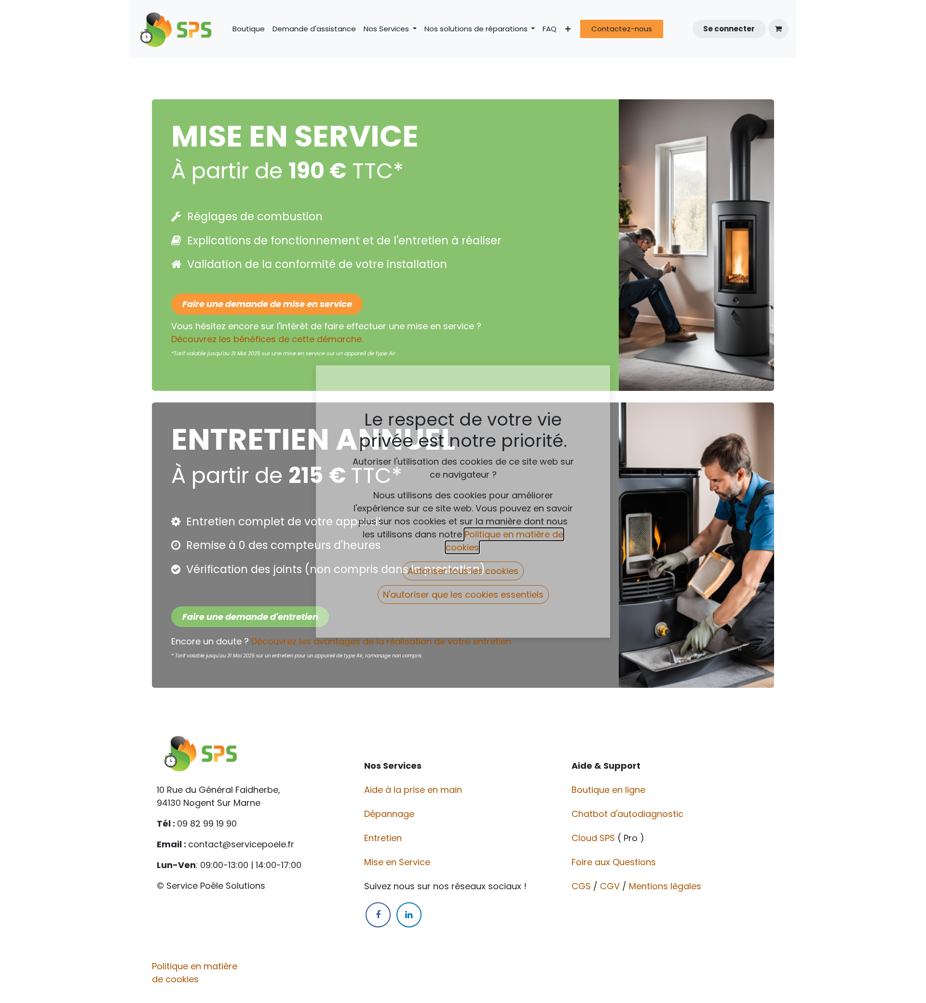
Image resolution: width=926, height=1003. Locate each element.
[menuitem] (249, 29)
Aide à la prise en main (413, 790)
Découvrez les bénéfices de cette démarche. (267, 339)
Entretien (383, 838)
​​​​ (250, 617)
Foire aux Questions (615, 862)
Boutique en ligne (610, 790)
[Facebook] (378, 914)
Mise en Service (398, 862)
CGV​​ (610, 886)
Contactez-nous (621, 29)
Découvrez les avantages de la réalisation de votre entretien (382, 641)
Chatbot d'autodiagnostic (629, 814)
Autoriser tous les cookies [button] (463, 571)
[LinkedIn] (409, 914)
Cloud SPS (594, 838)
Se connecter (729, 29)
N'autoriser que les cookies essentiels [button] (463, 594)
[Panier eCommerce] (778, 29)
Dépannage (390, 814)
